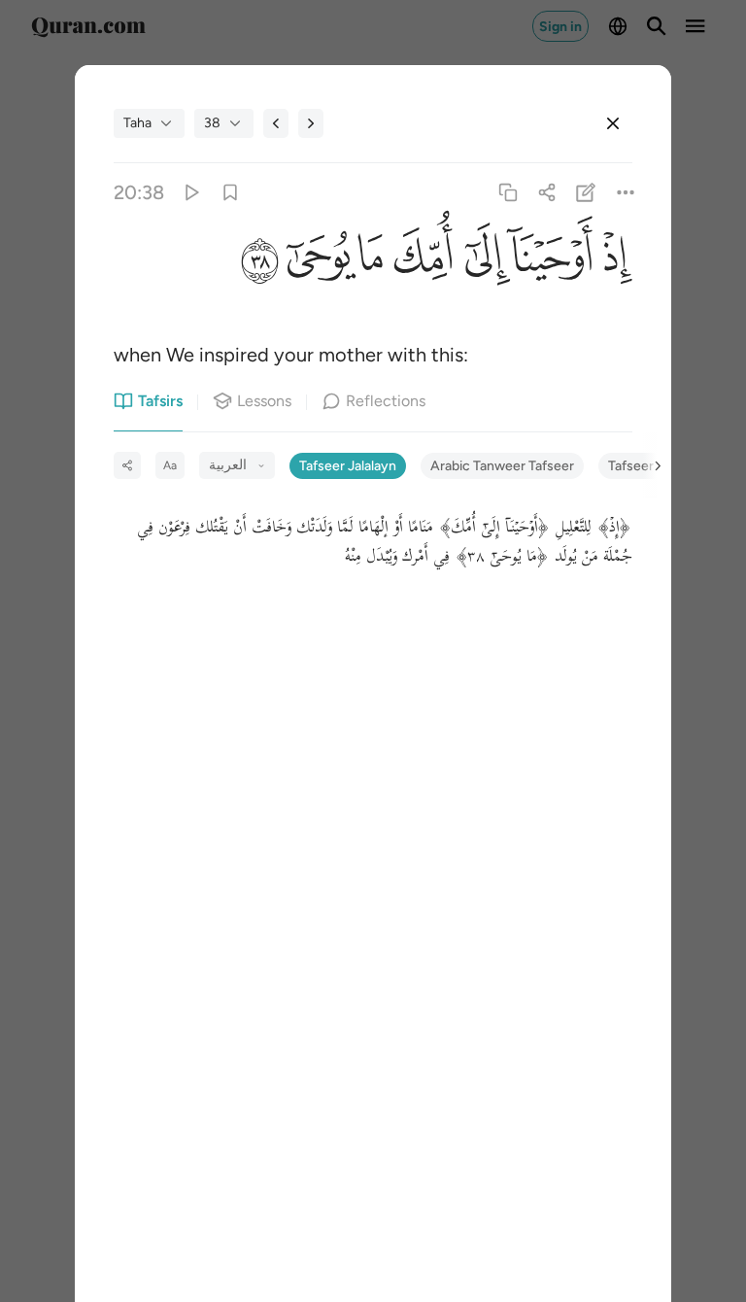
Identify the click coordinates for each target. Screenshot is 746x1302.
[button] (612, 262)
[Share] (547, 192)
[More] (625, 192)
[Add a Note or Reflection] (586, 192)
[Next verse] (310, 123)
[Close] (612, 123)
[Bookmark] (230, 192)
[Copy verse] (508, 192)
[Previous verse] (275, 123)
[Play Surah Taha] (191, 192)
